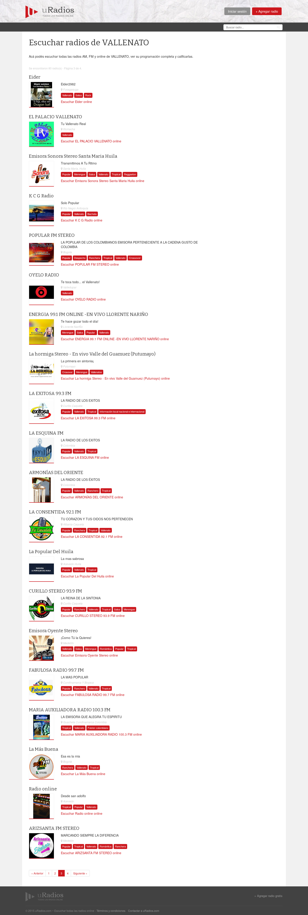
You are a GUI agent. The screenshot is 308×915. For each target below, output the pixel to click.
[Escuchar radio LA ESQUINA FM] (41, 450)
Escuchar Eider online (76, 101)
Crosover (67, 372)
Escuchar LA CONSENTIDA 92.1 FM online (91, 536)
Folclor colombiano (98, 728)
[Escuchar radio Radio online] (41, 806)
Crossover (135, 258)
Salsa (79, 95)
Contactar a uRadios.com (143, 911)
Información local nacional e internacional (122, 411)
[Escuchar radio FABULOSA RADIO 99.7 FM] (41, 687)
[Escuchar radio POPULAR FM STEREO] (41, 253)
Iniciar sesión (237, 11)
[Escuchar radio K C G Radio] (41, 213)
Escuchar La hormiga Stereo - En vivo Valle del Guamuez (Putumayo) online (115, 378)
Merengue (79, 174)
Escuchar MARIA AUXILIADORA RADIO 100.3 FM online (101, 734)
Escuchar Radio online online (81, 813)
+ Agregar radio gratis (268, 896)
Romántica (106, 648)
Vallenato (67, 95)
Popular (66, 174)
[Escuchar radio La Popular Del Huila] (41, 569)
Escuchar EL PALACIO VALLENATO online (91, 141)
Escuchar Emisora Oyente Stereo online (89, 655)
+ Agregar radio (267, 11)
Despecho (79, 258)
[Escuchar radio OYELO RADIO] (41, 292)
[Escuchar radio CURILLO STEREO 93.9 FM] (41, 608)
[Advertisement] (107, 26)
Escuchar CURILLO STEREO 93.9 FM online (93, 615)
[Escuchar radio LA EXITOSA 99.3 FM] (41, 411)
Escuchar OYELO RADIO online (83, 299)
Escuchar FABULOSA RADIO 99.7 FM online (92, 694)
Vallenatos (96, 372)
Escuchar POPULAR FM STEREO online (90, 264)
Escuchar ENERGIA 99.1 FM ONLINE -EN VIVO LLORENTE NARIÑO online (115, 339)
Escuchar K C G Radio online (81, 220)
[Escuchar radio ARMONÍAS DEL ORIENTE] (41, 490)
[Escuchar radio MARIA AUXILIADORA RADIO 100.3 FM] (41, 727)
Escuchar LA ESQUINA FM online (85, 457)
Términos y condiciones (111, 911)
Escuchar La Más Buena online (83, 773)
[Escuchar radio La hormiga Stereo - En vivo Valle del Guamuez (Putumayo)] (41, 371)
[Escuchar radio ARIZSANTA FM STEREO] (41, 846)
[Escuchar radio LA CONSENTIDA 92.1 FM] (41, 529)
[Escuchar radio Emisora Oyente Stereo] (41, 648)
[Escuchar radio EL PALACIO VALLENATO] (41, 134)
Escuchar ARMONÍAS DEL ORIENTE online (92, 497)
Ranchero (92, 490)
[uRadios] (49, 11)
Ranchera (94, 258)
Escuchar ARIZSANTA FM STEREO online (91, 853)
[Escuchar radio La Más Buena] (41, 766)
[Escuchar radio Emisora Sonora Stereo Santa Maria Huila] (41, 173)
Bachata (92, 214)
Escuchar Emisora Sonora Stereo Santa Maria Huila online (102, 180)
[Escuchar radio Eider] (41, 94)
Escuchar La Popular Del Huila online (87, 576)
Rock (88, 95)
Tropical (116, 174)
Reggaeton (130, 174)
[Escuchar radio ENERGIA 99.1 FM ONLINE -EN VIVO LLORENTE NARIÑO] (41, 332)
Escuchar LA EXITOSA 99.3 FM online (88, 418)
